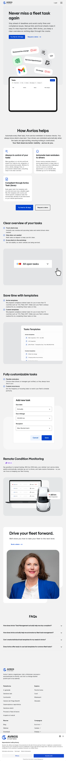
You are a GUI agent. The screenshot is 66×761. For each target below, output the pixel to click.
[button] (61, 3)
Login (55, 3)
